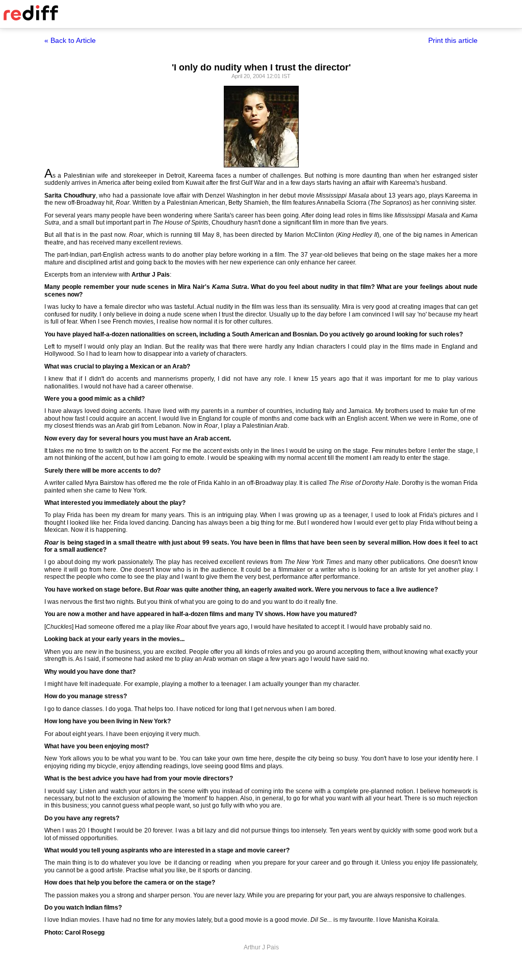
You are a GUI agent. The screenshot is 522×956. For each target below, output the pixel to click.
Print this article (453, 40)
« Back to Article (70, 40)
